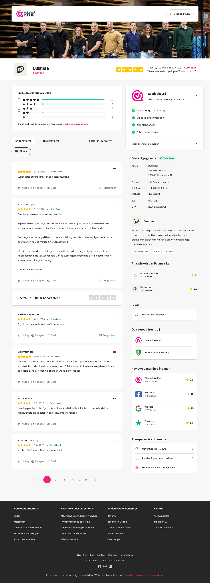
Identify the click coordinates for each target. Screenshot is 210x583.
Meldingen (19, 521)
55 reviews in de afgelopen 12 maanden (169, 71)
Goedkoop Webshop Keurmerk (77, 527)
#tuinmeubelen (141, 251)
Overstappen (114, 539)
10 (192, 394)
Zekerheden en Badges (26, 533)
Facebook (150, 392)
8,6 (192, 423)
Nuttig (25, 187)
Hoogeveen (163, 175)
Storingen (113, 555)
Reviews (111, 515)
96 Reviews (151, 381)
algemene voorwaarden (150, 575)
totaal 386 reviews (170, 67)
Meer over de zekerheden (145, 143)
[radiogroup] (129, 69)
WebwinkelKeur (153, 378)
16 (86, 479)
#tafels (156, 251)
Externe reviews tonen (119, 527)
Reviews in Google (117, 521)
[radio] (118, 69)
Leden (17, 515)
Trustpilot (150, 421)
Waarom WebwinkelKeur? (28, 527)
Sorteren (94, 141)
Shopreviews (23, 141)
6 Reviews (150, 395)
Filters (23, 151)
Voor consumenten (24, 539)
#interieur (168, 251)
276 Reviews (151, 410)
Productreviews (49, 141)
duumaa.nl (38, 72)
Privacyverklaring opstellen (75, 521)
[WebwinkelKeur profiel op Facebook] (99, 566)
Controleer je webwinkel (74, 533)
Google (149, 406)
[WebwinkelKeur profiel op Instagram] (105, 566)
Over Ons (82, 555)
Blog (91, 555)
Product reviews (116, 533)
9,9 (153, 68)
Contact (101, 555)
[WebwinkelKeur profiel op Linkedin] (110, 566)
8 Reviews (150, 424)
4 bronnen (189, 67)
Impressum (127, 555)
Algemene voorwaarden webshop (79, 515)
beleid (128, 575)
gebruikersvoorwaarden (76, 124)
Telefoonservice (69, 539)
